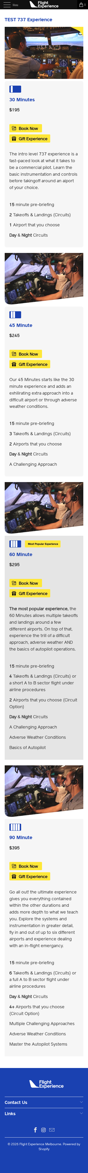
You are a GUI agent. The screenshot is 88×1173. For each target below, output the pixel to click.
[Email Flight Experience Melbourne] (51, 1130)
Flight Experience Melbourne (40, 1144)
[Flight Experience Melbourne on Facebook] (35, 1130)
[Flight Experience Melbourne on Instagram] (43, 1130)
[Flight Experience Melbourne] (44, 4)
